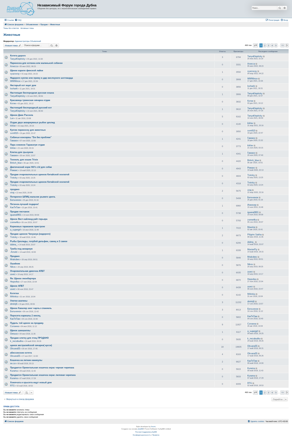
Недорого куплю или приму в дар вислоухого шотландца (41, 78)
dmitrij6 (13, 304)
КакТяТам (15, 207)
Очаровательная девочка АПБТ (27, 271)
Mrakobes (15, 259)
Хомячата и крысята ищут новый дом (31, 382)
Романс (14, 170)
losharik (14, 88)
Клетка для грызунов (21, 152)
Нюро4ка (14, 281)
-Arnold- (14, 252)
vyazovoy (15, 73)
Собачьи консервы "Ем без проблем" (31, 137)
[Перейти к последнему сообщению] (264, 56)
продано (14, 189)
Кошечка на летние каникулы (26, 360)
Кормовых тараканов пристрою (27, 226)
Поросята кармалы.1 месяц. (25, 315)
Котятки (14, 293)
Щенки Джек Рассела (21, 115)
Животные (11, 34)
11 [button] (282, 45)
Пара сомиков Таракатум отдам (27, 144)
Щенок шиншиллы (20, 330)
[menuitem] (18, 20)
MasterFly (252, 249)
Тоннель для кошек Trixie (24, 159)
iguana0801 (15, 215)
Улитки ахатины (18, 300)
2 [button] (264, 45)
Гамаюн (14, 140)
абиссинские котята (21, 352)
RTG (12, 385)
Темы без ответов (11, 28)
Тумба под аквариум (21, 248)
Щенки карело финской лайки (26, 70)
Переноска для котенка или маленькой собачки (36, 63)
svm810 (14, 133)
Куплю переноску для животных (28, 130)
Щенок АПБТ (17, 286)
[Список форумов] (20, 9)
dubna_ (13, 244)
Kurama (14, 371)
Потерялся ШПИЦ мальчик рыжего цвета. (33, 196)
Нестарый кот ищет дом (23, 85)
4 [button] (272, 45)
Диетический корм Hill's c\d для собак (31, 167)
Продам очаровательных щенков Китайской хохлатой (39, 174)
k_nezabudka (16, 341)
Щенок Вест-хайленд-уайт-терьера (28, 219)
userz (13, 274)
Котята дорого (18, 55)
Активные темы (27, 28)
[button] (255, 45)
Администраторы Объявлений (28, 41)
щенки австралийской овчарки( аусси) (31, 345)
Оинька (14, 333)
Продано (15, 256)
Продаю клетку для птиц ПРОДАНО (29, 338)
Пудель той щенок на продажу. (27, 323)
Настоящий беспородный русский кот (31, 107)
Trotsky (14, 177)
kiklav (13, 125)
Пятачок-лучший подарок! (24, 204)
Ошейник (15, 263)
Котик (13, 103)
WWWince (15, 81)
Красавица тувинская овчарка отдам (30, 100)
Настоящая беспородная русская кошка (32, 92)
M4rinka (14, 296)
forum (153, 426)
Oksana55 (15, 348)
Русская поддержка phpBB (146, 432)
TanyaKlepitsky (17, 59)
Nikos (13, 267)
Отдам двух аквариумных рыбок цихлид (32, 122)
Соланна (14, 326)
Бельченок (15, 200)
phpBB (140, 429)
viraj (12, 192)
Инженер (251, 205)
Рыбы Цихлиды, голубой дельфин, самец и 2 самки (38, 241)
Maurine (251, 227)
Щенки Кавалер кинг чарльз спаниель (31, 308)
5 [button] (275, 45)
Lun (12, 118)
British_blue (16, 163)
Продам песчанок (19, 211)
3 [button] (268, 45)
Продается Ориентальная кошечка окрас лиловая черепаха (43, 375)
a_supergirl (15, 229)
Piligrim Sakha (254, 234)
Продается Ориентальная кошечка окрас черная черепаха (42, 367)
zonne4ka (15, 222)
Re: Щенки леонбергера (23, 278)
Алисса (14, 66)
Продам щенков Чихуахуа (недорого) (30, 234)
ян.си (13, 363)
